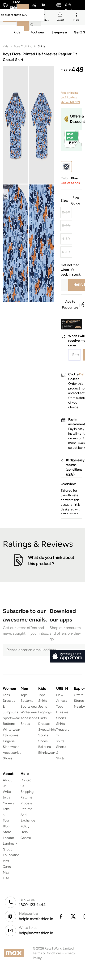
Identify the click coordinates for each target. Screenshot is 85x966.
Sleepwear (11, 747)
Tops (6, 695)
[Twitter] (73, 916)
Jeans (42, 707)
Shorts (61, 718)
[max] (15, 953)
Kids (5, 46)
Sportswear (11, 718)
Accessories (12, 753)
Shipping (27, 792)
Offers (79, 695)
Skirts (42, 718)
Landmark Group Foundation (11, 849)
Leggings (45, 712)
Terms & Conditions (47, 953)
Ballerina (44, 747)
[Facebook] (60, 916)
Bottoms (9, 724)
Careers (9, 803)
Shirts (41, 46)
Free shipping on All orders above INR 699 (70, 97)
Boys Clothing (23, 46)
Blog (6, 826)
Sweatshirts (47, 730)
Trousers (62, 730)
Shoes (7, 758)
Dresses (44, 724)
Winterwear (11, 730)
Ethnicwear (11, 735)
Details (70, 322)
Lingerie (9, 741)
